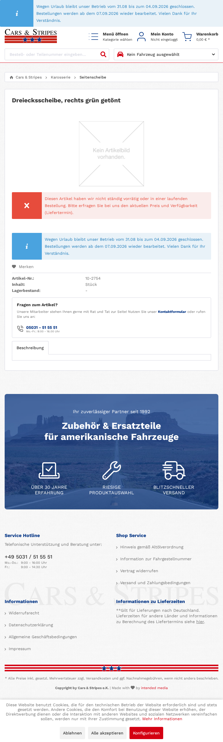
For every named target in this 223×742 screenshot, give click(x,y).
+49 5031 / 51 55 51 (28, 557)
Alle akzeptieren (107, 733)
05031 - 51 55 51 (41, 327)
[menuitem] (110, 36)
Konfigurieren (146, 733)
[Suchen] (103, 54)
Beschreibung (30, 347)
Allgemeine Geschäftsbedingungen (42, 636)
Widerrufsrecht (23, 613)
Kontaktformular (172, 312)
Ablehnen (72, 733)
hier (200, 621)
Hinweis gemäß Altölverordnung (151, 547)
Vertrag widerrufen (138, 570)
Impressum (19, 648)
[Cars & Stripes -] (31, 36)
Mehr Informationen (162, 718)
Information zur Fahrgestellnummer (155, 558)
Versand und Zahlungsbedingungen (154, 582)
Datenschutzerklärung (30, 625)
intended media (154, 688)
